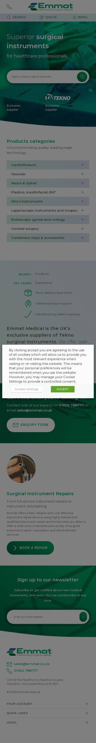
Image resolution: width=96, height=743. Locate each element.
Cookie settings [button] (26, 389)
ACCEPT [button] (62, 389)
